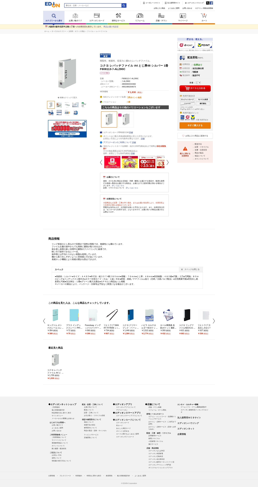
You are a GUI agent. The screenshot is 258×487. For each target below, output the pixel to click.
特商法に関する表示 (94, 476)
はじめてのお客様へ (57, 422)
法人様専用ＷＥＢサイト (189, 417)
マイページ (183, 21)
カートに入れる (197, 88)
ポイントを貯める (122, 431)
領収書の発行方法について (61, 461)
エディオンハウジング (195, 3)
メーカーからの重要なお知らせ (63, 418)
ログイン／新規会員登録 (204, 8)
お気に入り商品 (159, 8)
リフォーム (140, 21)
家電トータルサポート (155, 414)
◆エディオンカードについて (127, 420)
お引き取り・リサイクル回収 (94, 415)
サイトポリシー (57, 416)
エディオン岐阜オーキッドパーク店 (161, 462)
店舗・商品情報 (152, 448)
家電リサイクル (154, 438)
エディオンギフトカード (125, 437)
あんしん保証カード (123, 428)
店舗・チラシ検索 (154, 407)
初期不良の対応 (89, 425)
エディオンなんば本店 (156, 451)
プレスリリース (65, 476)
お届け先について (90, 407)
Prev (102, 162)
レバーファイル (101, 31)
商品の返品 (199, 153)
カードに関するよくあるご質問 (127, 434)
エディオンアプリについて (126, 407)
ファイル (90, 31)
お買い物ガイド (75, 21)
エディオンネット (186, 428)
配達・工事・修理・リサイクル (158, 433)
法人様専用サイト (173, 3)
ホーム (46, 31)
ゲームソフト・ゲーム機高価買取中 (194, 407)
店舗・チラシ (161, 21)
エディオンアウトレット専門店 (159, 465)
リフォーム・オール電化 (157, 410)
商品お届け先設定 (111, 27)
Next (166, 162)
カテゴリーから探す (53, 21)
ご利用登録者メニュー (58, 435)
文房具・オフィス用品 (77, 31)
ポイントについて (202, 159)
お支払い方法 (56, 455)
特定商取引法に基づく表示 (61, 413)
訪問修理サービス (154, 436)
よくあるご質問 (173, 8)
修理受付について (90, 428)
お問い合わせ (187, 8)
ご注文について (56, 453)
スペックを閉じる (192, 269)
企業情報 (181, 434)
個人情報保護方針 (58, 410)
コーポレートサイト (153, 3)
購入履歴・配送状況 (59, 449)
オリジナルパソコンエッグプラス (160, 468)
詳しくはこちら (118, 186)
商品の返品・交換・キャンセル (95, 431)
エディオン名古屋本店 (156, 459)
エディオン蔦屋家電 (155, 453)
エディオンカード (96, 21)
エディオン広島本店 (155, 456)
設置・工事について (91, 413)
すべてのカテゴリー (59, 31)
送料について (56, 458)
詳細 (131, 132)
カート (204, 17)
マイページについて (59, 440)
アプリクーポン (122, 410)
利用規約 (79, 476)
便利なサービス (118, 21)
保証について (200, 156)
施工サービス (153, 444)
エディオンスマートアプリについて (129, 416)
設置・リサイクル (202, 147)
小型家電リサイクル (155, 441)
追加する (41, 23)
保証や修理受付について (91, 419)
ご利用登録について (59, 437)
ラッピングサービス (91, 435)
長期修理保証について (60, 443)
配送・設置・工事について (92, 404)
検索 (7, 24)
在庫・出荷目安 (201, 150)
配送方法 (198, 144)
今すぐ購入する (195, 125)
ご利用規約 (56, 407)
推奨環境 (109, 476)
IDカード (119, 425)
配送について (89, 410)
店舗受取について (90, 437)
